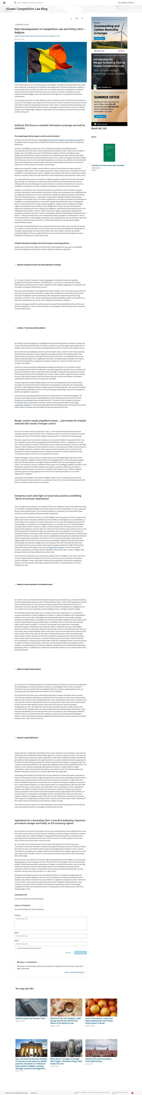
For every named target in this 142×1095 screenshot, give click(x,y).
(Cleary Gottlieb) (30, 36)
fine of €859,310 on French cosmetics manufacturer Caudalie (60, 140)
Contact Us (33, 1093)
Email (17, 940)
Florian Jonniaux (42, 36)
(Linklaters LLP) (54, 36)
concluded (32, 343)
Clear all (68, 953)
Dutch (26, 304)
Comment (17, 915)
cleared (40, 442)
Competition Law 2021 (22, 24)
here (79, 436)
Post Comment (80, 953)
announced (49, 280)
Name (17, 932)
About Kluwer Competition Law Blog (16, 1093)
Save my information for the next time (29, 948)
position (56, 460)
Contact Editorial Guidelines (74, 972)
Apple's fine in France (56, 547)
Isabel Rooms (19, 36)
